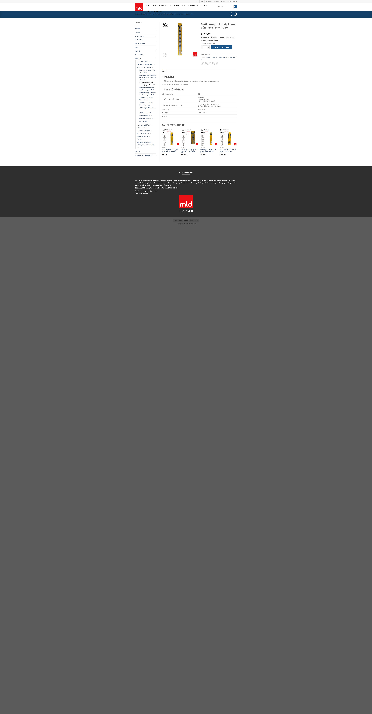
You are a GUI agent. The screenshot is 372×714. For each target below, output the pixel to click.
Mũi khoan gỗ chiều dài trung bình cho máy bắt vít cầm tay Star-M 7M (147, 77)
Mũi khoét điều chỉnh (143, 130)
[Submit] (235, 6)
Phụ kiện (139, 139)
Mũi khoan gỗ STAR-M (144, 67)
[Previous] (162, 143)
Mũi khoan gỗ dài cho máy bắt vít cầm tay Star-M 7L (146, 89)
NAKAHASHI (139, 55)
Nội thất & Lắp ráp (142, 136)
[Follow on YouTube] (192, 211)
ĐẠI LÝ (199, 5)
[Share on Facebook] (202, 63)
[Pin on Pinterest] (213, 63)
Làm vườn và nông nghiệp (144, 64)
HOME (148, 5)
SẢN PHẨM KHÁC (178, 5)
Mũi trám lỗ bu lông (143, 133)
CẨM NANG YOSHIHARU (154, 11)
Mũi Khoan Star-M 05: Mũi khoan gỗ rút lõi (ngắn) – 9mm (208, 151)
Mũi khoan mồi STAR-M (144, 125)
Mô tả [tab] (164, 71)
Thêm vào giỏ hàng (221, 47)
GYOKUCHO (139, 36)
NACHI (137, 51)
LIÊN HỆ (204, 5)
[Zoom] (165, 55)
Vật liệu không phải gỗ (144, 142)
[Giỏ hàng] (202, 1)
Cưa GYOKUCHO (164, 5)
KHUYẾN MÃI (140, 43)
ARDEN (137, 28)
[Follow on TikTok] (186, 211)
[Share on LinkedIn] (216, 63)
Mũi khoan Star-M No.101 (147, 118)
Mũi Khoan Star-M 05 (145, 113)
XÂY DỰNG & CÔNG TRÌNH (145, 145)
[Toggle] (155, 28)
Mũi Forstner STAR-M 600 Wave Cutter (147, 71)
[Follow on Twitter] (189, 211)
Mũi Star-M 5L (143, 121)
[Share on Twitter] (206, 63)
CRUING (138, 32)
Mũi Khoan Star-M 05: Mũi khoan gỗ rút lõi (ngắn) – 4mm (228, 151)
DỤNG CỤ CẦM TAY (143, 62)
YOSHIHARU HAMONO (143, 155)
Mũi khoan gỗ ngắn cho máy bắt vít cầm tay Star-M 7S (147, 94)
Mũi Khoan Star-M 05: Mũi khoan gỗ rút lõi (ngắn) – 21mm (189, 151)
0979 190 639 (145, 193)
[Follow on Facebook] (180, 211)
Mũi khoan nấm (141, 128)
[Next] (236, 143)
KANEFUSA (139, 40)
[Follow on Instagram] (183, 211)
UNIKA (137, 152)
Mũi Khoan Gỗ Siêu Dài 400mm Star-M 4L (146, 99)
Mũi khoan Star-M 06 (145, 115)
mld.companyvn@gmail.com (149, 191)
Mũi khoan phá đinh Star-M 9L (147, 109)
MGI (136, 47)
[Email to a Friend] (209, 63)
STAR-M (154, 5)
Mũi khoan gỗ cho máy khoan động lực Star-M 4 (147, 84)
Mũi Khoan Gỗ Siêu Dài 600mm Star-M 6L (146, 104)
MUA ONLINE (190, 5)
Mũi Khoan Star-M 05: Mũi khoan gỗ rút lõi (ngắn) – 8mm (170, 151)
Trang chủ (138, 14)
